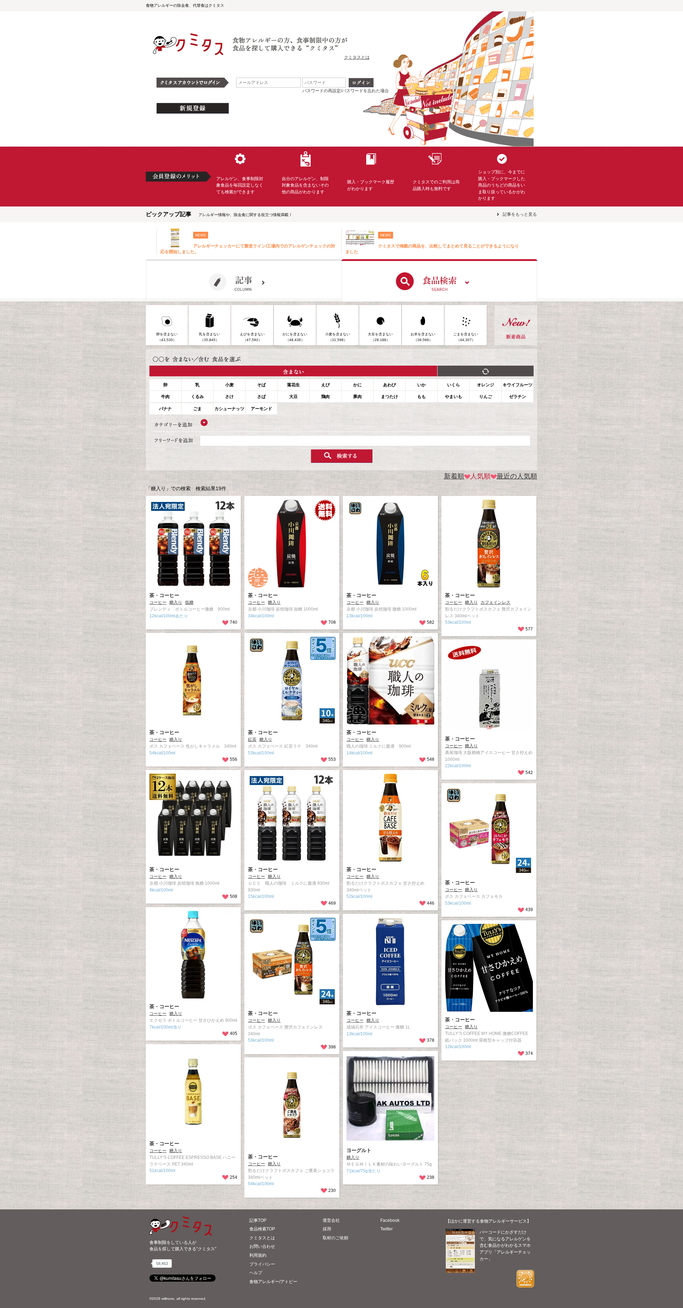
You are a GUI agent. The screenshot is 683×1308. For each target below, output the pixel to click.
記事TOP (257, 1220)
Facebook (389, 1220)
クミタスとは (357, 57)
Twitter (386, 1228)
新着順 (454, 476)
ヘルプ (255, 1272)
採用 (327, 1228)
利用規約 (257, 1255)
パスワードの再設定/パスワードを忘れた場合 (345, 90)
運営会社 (331, 1220)
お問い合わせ (262, 1246)
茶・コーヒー (164, 595)
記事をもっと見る (520, 214)
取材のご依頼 (335, 1237)
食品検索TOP (262, 1228)
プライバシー (262, 1264)
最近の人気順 (517, 476)
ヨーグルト (358, 1150)
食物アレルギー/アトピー (273, 1281)
